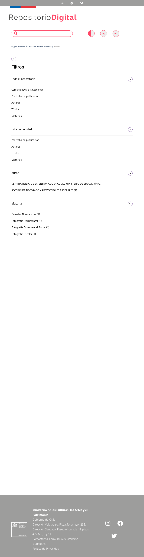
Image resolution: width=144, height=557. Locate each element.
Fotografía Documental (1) (26, 221)
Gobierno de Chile (43, 520)
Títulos (15, 109)
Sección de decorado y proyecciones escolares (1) (44, 190)
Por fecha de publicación (25, 96)
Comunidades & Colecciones (27, 89)
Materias (16, 116)
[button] (29, 59)
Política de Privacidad (45, 549)
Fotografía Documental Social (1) (30, 227)
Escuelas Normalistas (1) (25, 214)
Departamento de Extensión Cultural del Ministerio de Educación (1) (56, 184)
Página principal (18, 47)
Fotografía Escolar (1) (23, 234)
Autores (15, 103)
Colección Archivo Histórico (39, 47)
